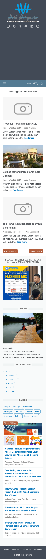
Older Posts (36, 251)
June (11, 391)
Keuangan (8, 411)
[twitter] (20, 26)
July (11, 387)
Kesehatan (27, 407)
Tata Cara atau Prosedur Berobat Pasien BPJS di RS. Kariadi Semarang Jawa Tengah (22, 492)
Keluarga (16, 407)
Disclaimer (38, 550)
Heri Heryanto (26, 555)
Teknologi (19, 411)
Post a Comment (29, 128)
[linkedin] (32, 26)
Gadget (7, 407)
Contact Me (26, 550)
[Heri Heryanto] (23, 12)
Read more (29, 138)
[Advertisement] (23, 54)
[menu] (6, 84)
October (12, 375)
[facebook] (14, 26)
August (12, 383)
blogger (29, 411)
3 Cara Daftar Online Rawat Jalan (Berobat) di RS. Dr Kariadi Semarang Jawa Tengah (22, 526)
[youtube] (26, 26)
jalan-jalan (8, 416)
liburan (26, 416)
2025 (9, 371)
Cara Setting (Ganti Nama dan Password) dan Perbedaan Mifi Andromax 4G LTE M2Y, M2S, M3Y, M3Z (23, 473)
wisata (35, 416)
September (13, 379)
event (37, 411)
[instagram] (8, 26)
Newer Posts (10, 251)
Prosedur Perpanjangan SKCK (20, 123)
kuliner (18, 416)
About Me (15, 550)
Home (6, 550)
